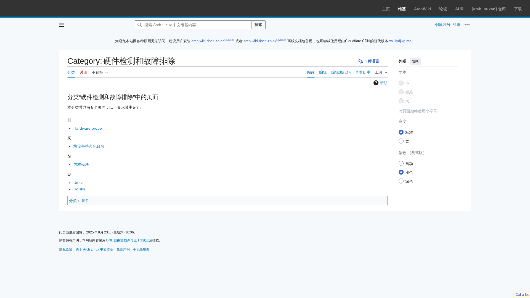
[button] (61, 24)
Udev (78, 182)
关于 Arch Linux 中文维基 (94, 249)
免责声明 (123, 249)
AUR (459, 9)
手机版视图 (141, 249)
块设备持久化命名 (88, 146)
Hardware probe (87, 128)
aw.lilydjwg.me (399, 41)
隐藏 (415, 61)
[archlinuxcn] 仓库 (489, 9)
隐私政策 (65, 249)
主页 (386, 9)
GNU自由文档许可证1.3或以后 (129, 240)
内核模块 (81, 164)
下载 (518, 9)
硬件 (85, 200)
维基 (402, 9)
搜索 (258, 24)
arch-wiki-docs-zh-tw (260, 41)
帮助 (384, 83)
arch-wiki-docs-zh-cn (208, 41)
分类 (73, 200)
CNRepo (229, 40)
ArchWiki (422, 9)
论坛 (443, 9)
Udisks (79, 189)
